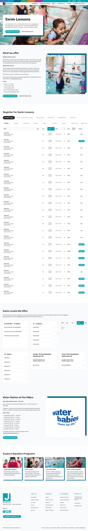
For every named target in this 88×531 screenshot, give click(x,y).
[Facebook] (4, 511)
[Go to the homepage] (7, 498)
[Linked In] (10, 511)
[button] (35, 3)
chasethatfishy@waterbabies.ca (11, 433)
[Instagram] (7, 511)
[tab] (9, 117)
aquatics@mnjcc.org (17, 78)
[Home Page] (8, 3)
